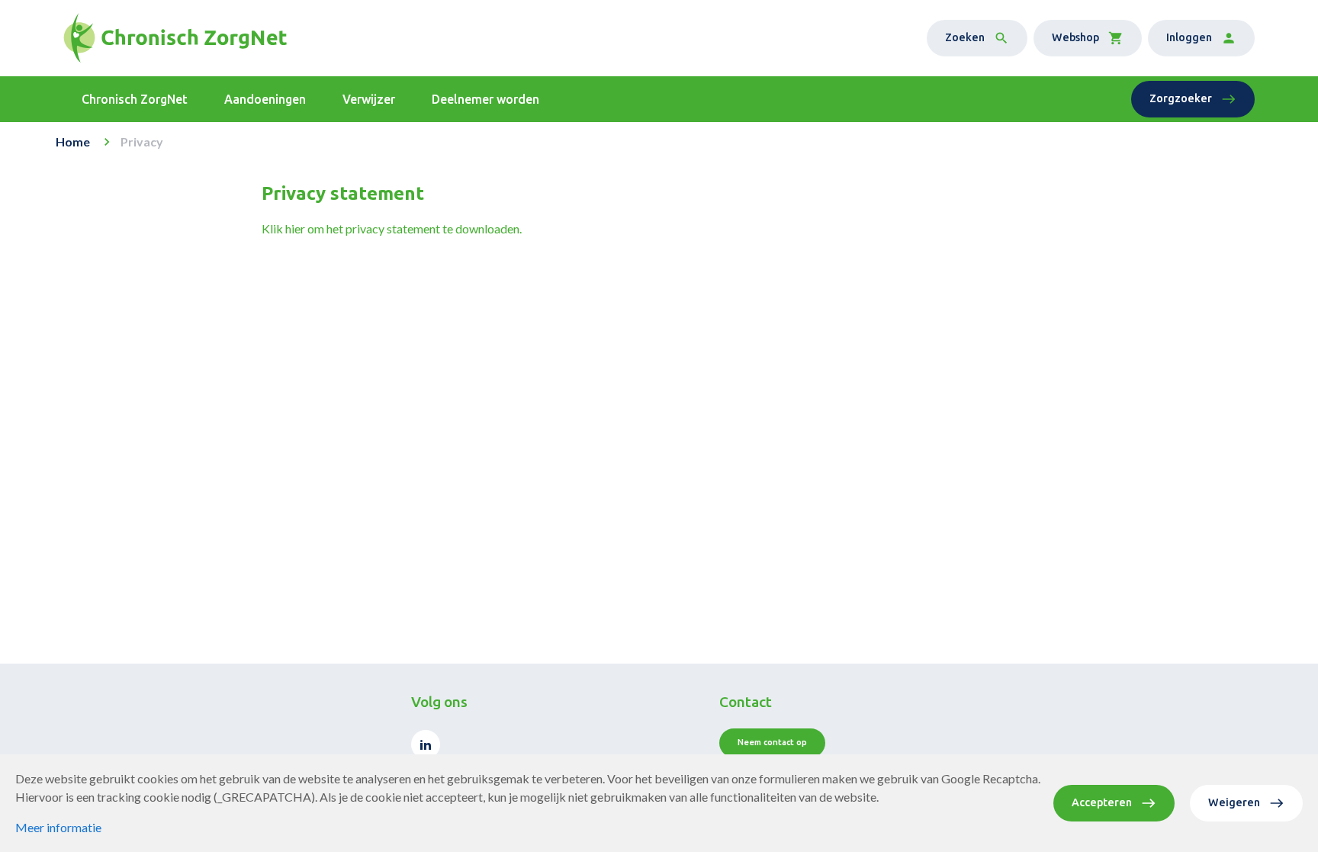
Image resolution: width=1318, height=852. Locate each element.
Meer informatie (58, 827)
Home (73, 141)
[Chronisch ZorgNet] (175, 38)
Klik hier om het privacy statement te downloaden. (392, 228)
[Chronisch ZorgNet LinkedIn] (425, 744)
